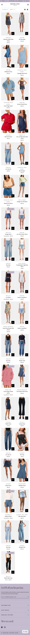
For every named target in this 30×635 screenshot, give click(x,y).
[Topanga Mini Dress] (22, 56)
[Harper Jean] (22, 345)
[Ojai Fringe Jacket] (8, 89)
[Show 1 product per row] (25, 9)
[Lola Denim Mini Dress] (22, 376)
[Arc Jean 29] (8, 153)
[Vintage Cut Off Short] (22, 186)
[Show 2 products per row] (27, 9)
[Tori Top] (22, 439)
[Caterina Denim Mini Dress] (8, 24)
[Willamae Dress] (8, 56)
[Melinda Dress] (22, 470)
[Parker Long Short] (22, 282)
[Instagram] (5, 627)
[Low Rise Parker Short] (22, 218)
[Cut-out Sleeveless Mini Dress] (22, 121)
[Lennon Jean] (22, 408)
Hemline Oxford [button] (7, 615)
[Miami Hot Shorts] (8, 186)
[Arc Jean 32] (8, 439)
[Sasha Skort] (8, 470)
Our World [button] (5, 610)
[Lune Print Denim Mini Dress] (8, 313)
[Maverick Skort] (8, 121)
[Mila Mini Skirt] (22, 501)
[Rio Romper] (22, 153)
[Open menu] (3, 4)
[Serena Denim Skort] (22, 89)
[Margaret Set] (22, 532)
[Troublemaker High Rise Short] (22, 249)
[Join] (27, 597)
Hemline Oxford (8, 633)
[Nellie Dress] (8, 408)
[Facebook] (2, 627)
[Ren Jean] (8, 249)
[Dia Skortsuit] (22, 24)
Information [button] (6, 605)
